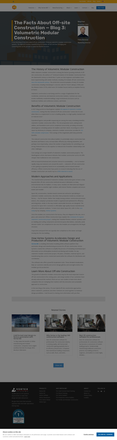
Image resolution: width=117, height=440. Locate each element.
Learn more (27, 436)
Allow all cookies (105, 434)
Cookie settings (89, 434)
